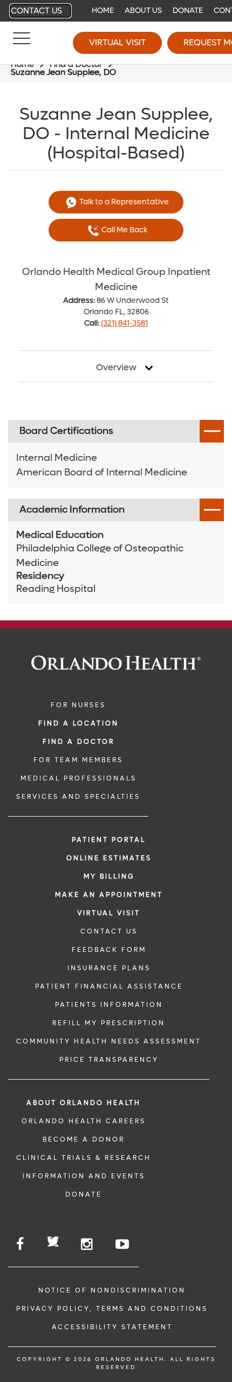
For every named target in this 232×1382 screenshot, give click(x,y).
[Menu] (21, 43)
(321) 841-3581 (124, 323)
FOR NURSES (78, 705)
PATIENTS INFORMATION (109, 1004)
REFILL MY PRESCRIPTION (108, 1023)
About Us (143, 10)
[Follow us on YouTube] (123, 1244)
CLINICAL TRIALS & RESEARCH (83, 1157)
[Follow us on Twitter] (53, 1243)
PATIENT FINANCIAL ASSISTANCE (109, 986)
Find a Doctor (78, 741)
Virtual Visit (117, 42)
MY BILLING (109, 876)
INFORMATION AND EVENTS (84, 1176)
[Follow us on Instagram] (87, 1244)
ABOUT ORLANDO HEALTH (83, 1102)
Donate (188, 10)
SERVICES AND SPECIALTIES (78, 796)
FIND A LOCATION (78, 723)
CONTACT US (109, 931)
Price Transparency (109, 1059)
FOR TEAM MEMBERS (78, 760)
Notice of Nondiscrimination (112, 1290)
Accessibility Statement (112, 1327)
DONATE (83, 1194)
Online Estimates (109, 858)
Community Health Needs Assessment (108, 1041)
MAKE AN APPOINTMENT (109, 894)
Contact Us (36, 10)
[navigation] (116, 11)
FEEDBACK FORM (109, 949)
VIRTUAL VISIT (108, 913)
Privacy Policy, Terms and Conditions (112, 1308)
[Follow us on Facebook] (20, 1244)
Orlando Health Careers (84, 1121)
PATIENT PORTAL (109, 839)
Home (103, 10)
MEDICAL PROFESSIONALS (79, 778)
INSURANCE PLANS (109, 968)
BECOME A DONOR (84, 1139)
